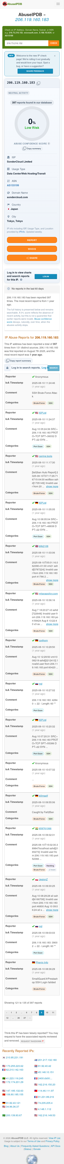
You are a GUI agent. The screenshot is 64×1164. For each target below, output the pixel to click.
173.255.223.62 (14, 1066)
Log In (46, 276)
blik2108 (43, 546)
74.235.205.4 (45, 1103)
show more (52, 486)
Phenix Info (42, 962)
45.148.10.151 (46, 1072)
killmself (43, 795)
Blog (6, 1145)
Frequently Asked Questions (35, 1145)
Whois (32, 248)
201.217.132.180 (47, 1060)
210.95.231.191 (14, 1057)
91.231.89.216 (46, 1097)
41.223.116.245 (14, 1078)
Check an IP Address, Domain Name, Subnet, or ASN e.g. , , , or (29, 32)
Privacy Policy (52, 1141)
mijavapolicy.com (48, 593)
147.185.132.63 (14, 1090)
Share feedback (35, 71)
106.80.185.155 (14, 1094)
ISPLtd (42, 412)
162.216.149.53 (46, 1115)
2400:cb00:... (45, 1078)
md (40, 683)
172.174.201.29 (14, 1082)
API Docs (55, 1145)
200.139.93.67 (14, 1115)
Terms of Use (34, 1141)
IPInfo (22, 231)
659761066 (45, 828)
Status (27, 1149)
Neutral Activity (19, 93)
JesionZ (43, 879)
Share (33, 257)
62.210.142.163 (14, 1069)
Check (53, 43)
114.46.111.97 (46, 1090)
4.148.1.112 (44, 1109)
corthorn (43, 640)
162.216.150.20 (46, 1084)
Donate (37, 1149)
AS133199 (13, 185)
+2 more (52, 869)
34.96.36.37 (12, 1106)
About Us (14, 1145)
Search (54, 367)
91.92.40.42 (44, 1066)
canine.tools (45, 456)
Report (32, 240)
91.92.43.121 (13, 1103)
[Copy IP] (38, 83)
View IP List (54, 1138)
